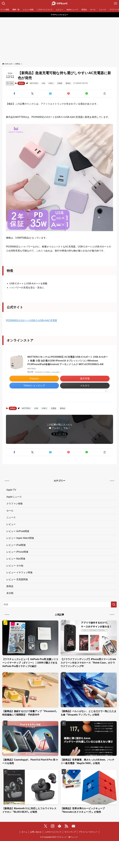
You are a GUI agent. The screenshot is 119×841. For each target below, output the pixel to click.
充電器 (59, 83)
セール (9, 510)
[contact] (73, 826)
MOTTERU (34, 83)
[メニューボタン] (115, 3)
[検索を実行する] (114, 604)
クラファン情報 (14, 503)
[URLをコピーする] (104, 93)
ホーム (24, 832)
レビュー (11, 524)
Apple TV (11, 490)
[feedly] (59, 826)
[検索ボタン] (3, 3)
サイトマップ (70, 832)
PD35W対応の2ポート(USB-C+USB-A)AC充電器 (31, 320)
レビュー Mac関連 (15, 558)
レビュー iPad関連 (16, 545)
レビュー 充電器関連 (17, 579)
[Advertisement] (59, 39)
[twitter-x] (46, 826)
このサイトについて (52, 832)
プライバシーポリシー (88, 832)
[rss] (66, 826)
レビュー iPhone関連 (17, 552)
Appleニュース (14, 497)
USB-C (51, 83)
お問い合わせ (36, 832)
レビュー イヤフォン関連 (19, 572)
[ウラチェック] (59, 3)
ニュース (11, 517)
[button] (14, 93)
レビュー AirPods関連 (17, 531)
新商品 (21, 83)
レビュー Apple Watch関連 (20, 538)
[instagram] (53, 826)
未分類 (9, 593)
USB (43, 83)
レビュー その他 (14, 565)
